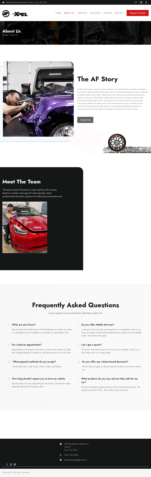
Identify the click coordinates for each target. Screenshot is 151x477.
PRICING (108, 13)
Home (5, 35)
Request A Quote (137, 13)
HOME (58, 13)
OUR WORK (95, 13)
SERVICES (82, 13)
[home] (5, 13)
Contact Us (85, 119)
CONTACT (119, 13)
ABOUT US (69, 13)
